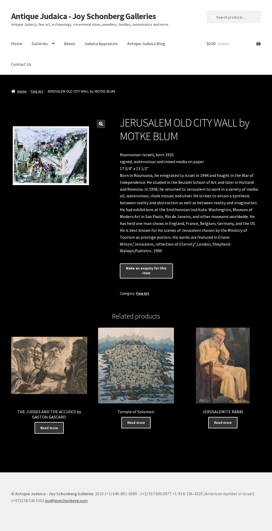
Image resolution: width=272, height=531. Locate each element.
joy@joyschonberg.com (66, 500)
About (69, 43)
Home (16, 43)
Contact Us (21, 64)
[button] (101, 124)
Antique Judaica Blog (146, 43)
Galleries (40, 43)
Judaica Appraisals (101, 43)
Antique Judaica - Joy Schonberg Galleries (83, 16)
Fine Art (37, 91)
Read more (49, 427)
